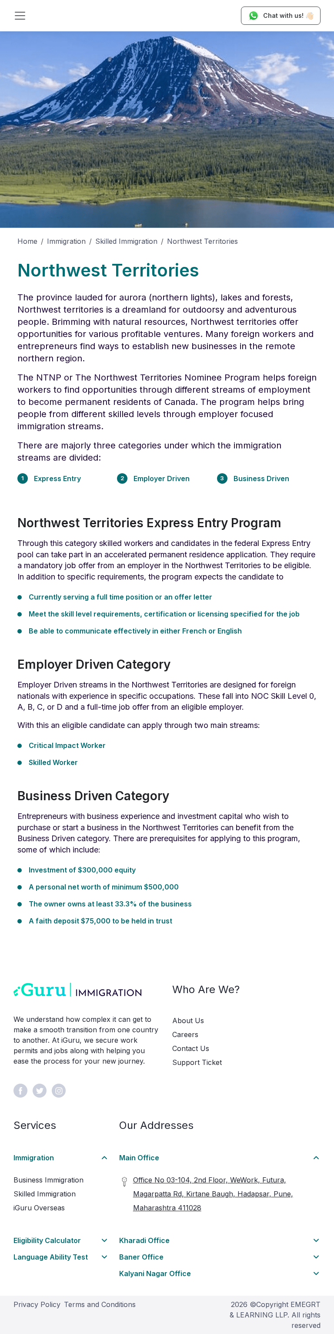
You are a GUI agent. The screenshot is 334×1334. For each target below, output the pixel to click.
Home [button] (27, 241)
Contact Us (190, 1048)
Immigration (66, 241)
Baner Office (141, 1257)
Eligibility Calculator (47, 1240)
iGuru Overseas (39, 1207)
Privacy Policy (36, 1304)
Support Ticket (197, 1062)
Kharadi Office (144, 1240)
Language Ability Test (50, 1257)
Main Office (139, 1157)
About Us (188, 1020)
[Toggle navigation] (20, 15)
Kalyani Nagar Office (155, 1273)
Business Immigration (48, 1180)
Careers (185, 1034)
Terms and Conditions (100, 1304)
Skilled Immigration (126, 241)
